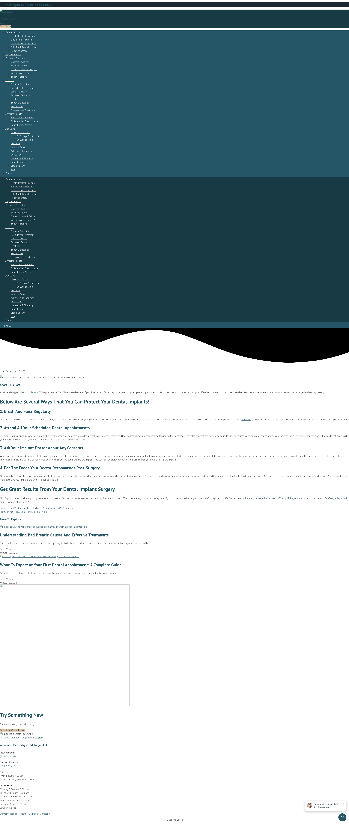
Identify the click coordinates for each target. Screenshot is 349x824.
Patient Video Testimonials (24, 121)
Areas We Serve (174, 819)
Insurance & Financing (22, 158)
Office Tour (16, 154)
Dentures (16, 99)
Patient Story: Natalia (21, 124)
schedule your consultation (256, 498)
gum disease (299, 435)
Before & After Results (22, 117)
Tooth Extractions (20, 102)
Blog (13, 169)
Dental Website (8, 813)
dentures (246, 419)
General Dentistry (20, 84)
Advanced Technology (22, 150)
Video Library (18, 165)
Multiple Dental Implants (23, 43)
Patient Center (18, 162)
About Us (10, 128)
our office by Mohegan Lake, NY (289, 498)
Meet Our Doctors (20, 132)
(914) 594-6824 (8, 756)
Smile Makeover (19, 65)
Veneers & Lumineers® (23, 73)
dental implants (28, 392)
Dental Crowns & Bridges (24, 69)
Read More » (6, 549)
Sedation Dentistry (20, 95)
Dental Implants (13, 32)
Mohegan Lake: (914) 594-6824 (28, 5)
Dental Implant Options (23, 36)
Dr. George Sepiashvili (27, 136)
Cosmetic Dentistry (15, 58)
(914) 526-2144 (8, 766)
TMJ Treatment (13, 54)
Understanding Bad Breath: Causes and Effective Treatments (54, 535)
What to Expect (19, 147)
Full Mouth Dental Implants (24, 47)
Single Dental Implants (22, 39)
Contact (9, 173)
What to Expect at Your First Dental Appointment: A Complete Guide (60, 564)
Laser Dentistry (19, 91)
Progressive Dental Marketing (34, 813)
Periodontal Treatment (22, 87)
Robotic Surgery (19, 50)
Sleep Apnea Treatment (23, 110)
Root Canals (17, 106)
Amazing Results (13, 113)
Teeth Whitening (19, 76)
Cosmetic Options (20, 61)
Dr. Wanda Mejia (24, 139)
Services (9, 80)
